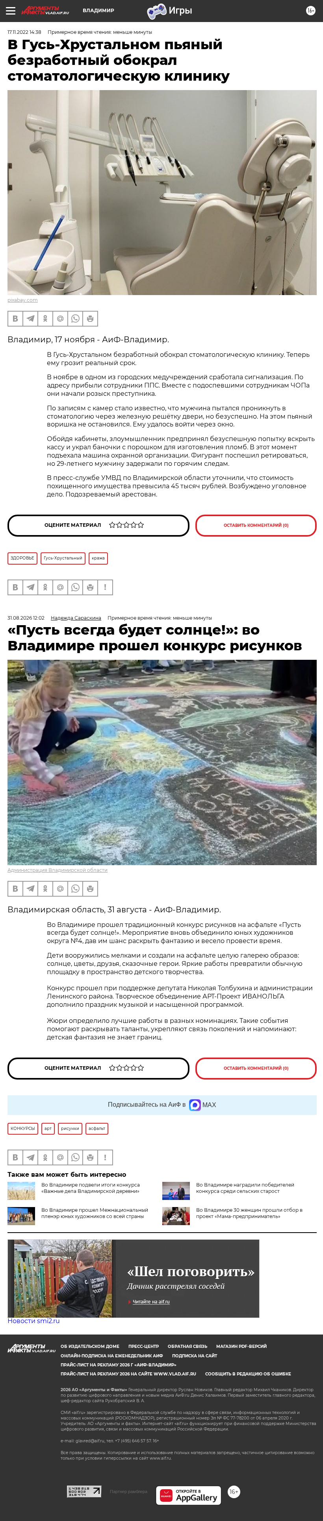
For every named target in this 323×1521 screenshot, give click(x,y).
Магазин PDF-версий (241, 1346)
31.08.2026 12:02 (26, 618)
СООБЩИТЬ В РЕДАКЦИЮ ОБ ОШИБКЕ (248, 1374)
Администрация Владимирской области (57, 870)
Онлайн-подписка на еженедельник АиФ (112, 1356)
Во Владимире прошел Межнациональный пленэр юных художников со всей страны (94, 1213)
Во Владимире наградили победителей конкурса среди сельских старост (245, 1188)
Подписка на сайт (194, 1356)
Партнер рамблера (128, 1491)
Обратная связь (187, 1346)
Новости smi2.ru (33, 1321)
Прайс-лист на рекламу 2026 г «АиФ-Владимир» (118, 1365)
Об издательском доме (90, 1346)
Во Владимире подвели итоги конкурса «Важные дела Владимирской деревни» (90, 1188)
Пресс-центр (143, 1346)
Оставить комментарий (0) (256, 525)
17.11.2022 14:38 (24, 32)
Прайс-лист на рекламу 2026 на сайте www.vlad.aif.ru (128, 1374)
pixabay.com (22, 300)
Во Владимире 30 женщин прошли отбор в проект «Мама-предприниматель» (249, 1213)
